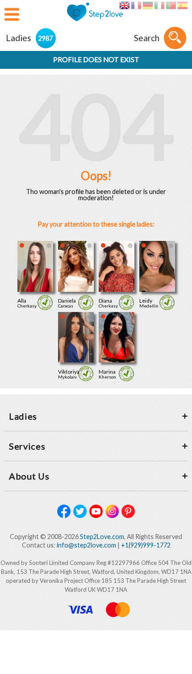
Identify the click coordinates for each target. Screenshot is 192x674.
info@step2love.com (86, 545)
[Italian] (159, 5)
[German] (147, 5)
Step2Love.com (102, 536)
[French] (136, 5)
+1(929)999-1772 (146, 545)
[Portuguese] (171, 5)
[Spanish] (182, 5)
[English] (124, 5)
